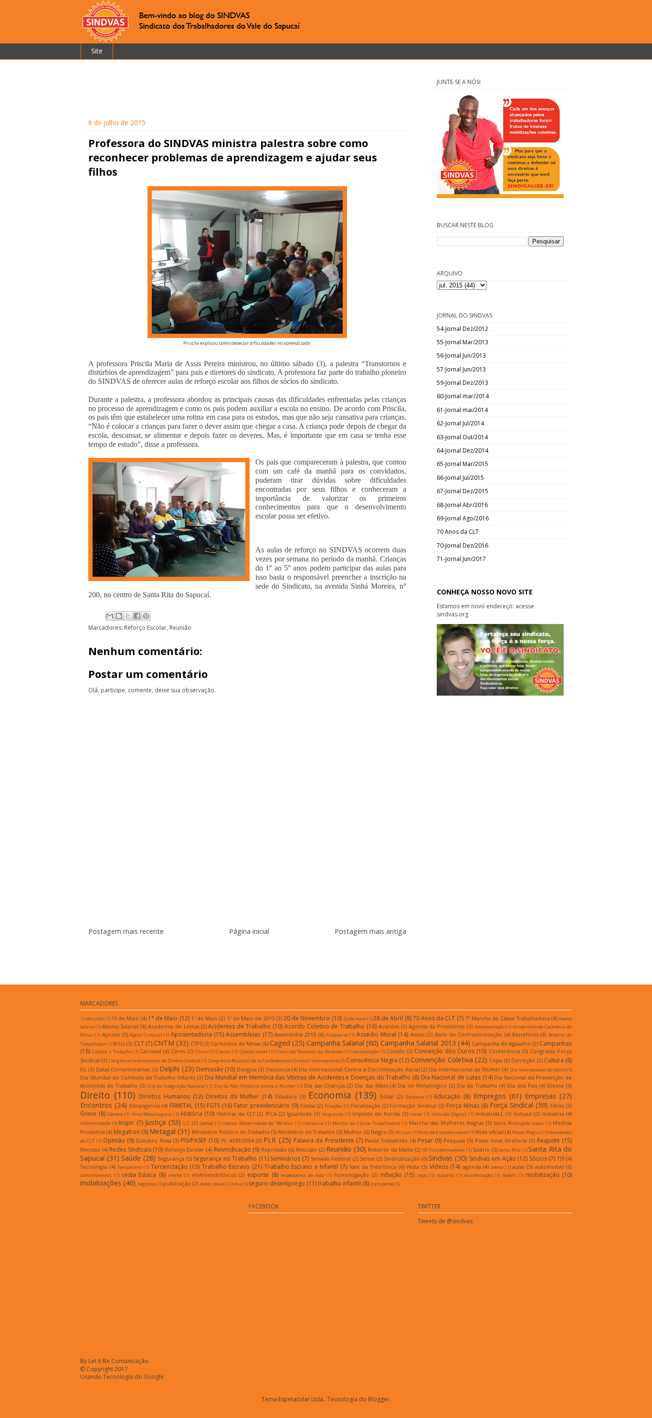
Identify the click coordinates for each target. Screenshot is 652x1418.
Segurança (171, 1158)
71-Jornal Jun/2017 (461, 559)
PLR (269, 1139)
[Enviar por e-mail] (110, 616)
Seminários (285, 1158)
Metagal (162, 1131)
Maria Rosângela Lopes (519, 1123)
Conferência (504, 1051)
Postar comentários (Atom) (258, 960)
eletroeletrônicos (214, 1174)
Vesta (412, 1166)
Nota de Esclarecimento (443, 1132)
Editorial (415, 1097)
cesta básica (139, 1175)
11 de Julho (92, 1019)
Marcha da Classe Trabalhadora (366, 1123)
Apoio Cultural (146, 1035)
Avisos (417, 1034)
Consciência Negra (372, 1060)
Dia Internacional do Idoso (538, 1070)
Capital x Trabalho (111, 1051)
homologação (351, 1174)
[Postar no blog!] (119, 616)
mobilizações (100, 1182)
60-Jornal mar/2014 (463, 396)
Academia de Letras (173, 1026)
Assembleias (243, 1034)
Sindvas (440, 1158)
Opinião (114, 1140)
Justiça (155, 1122)
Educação (447, 1096)
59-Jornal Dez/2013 (462, 383)
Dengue (247, 1069)
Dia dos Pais (522, 1085)
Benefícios (525, 1034)
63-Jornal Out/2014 (462, 437)
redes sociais (213, 1184)
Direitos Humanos (164, 1096)
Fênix (557, 1105)
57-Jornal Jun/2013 (461, 369)
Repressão (274, 1149)
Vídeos (439, 1167)
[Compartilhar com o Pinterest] (146, 616)
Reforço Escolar (145, 628)
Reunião (180, 628)
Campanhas (555, 1043)
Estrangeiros (144, 1105)
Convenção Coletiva (441, 1059)
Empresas (540, 1096)
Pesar (425, 1140)
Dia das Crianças (324, 1085)
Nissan (402, 1132)
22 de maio (354, 1019)
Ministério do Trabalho (306, 1131)
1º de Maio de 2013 (251, 1018)
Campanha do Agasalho (501, 1043)
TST (561, 1158)
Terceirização (169, 1167)
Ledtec (206, 1123)
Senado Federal (331, 1158)
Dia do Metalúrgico (422, 1085)
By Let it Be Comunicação (114, 1361)
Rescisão (306, 1149)
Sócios (538, 1158)
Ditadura (286, 1096)
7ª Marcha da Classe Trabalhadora (507, 1018)
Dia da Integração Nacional (176, 1086)
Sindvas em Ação (492, 1158)
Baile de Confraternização (469, 1034)
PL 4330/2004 (237, 1140)
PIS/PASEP (194, 1140)
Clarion (223, 1051)
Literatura (313, 1123)
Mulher (353, 1131)
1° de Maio (163, 1018)
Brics (119, 1043)
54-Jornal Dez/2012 (462, 329)
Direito (95, 1095)
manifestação (478, 1175)
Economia (329, 1095)
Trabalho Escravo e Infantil (301, 1167)
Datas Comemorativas (123, 1069)
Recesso (90, 1149)
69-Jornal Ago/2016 (463, 518)
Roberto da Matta (390, 1149)
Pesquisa (454, 1140)
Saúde (131, 1158)
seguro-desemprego (277, 1183)
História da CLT (236, 1113)
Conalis (395, 1051)
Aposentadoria (191, 1034)
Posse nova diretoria (501, 1140)
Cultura (554, 1060)
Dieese (555, 1085)
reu (238, 1184)
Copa (495, 1060)
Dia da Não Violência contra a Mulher (255, 1086)
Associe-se (337, 1035)
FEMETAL (181, 1105)
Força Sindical (511, 1105)
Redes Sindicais (130, 1149)
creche (175, 1175)
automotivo (549, 1166)
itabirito (445, 1175)
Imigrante (332, 1114)
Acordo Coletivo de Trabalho (324, 1026)
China (201, 1051)
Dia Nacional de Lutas (451, 1077)
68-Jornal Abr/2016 (462, 505)
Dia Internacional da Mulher (464, 1069)
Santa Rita (510, 1150)
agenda (472, 1166)
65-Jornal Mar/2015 (462, 464)
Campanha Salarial (335, 1043)
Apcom (111, 1034)
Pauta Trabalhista (386, 1140)
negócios (146, 1184)
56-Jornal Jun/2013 (461, 355)
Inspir (126, 1123)
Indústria (553, 1113)
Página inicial (249, 931)
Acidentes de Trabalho (239, 1026)
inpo (422, 1175)
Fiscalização (365, 1105)
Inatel (416, 1114)
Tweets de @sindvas (445, 1221)
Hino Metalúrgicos (152, 1114)
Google (154, 1377)
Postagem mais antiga (370, 931)
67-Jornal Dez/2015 (462, 491)
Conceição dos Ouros (444, 1051)
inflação (391, 1175)
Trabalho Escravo (226, 1167)
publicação (177, 1183)
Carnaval (150, 1051)
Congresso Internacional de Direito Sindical (154, 1061)
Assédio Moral (376, 1034)
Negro (379, 1131)
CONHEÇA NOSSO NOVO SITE (485, 591)
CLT (139, 1043)
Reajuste (548, 1140)
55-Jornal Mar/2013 (462, 342)
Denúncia (278, 1069)
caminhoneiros (96, 1175)
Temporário (129, 1167)
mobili (509, 1175)
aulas (518, 1166)
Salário (481, 1149)
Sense (367, 1158)
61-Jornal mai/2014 (462, 410)
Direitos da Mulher (232, 1096)
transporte (381, 1184)
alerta (497, 1167)
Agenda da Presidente (437, 1026)
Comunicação (364, 1051)
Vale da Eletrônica (372, 1166)
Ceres (178, 1051)
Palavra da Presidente (324, 1140)
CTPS (196, 1043)
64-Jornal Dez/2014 (462, 450)
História (191, 1114)
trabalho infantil (339, 1183)
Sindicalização (402, 1158)
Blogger (378, 1399)
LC (186, 1122)
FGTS (213, 1105)
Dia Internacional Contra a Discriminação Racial (359, 1069)
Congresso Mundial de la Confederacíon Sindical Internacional (273, 1061)
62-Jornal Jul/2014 (460, 423)
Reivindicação (232, 1149)
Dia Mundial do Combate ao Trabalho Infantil (137, 1077)
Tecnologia (93, 1166)
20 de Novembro (307, 1018)
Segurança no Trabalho (225, 1158)
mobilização (542, 1175)
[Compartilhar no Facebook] (137, 616)
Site (97, 50)
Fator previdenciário (262, 1105)
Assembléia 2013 (295, 1034)
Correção (523, 1060)
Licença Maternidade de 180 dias (257, 1123)
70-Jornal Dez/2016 (462, 545)
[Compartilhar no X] (128, 616)
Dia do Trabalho (477, 1085)
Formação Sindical (413, 1105)
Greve (88, 1114)
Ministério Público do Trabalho (230, 1131)
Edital (387, 1096)
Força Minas (462, 1105)
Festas (307, 1105)
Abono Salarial (120, 1026)
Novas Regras (527, 1132)
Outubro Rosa (153, 1140)
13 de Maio (125, 1018)
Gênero (115, 1114)
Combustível (253, 1051)
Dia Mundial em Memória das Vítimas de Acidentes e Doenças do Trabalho (308, 1077)
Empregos (489, 1096)
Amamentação (489, 1027)
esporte (258, 1175)
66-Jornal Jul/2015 (460, 478)
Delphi (169, 1068)
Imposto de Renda (376, 1113)
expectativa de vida (303, 1175)
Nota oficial (489, 1131)
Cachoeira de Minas (236, 1043)
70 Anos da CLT (458, 532)
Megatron (127, 1132)
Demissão (209, 1069)
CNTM (164, 1043)
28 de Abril (388, 1018)
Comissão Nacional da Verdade (308, 1051)
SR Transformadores (443, 1150)
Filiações (334, 1106)
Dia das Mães (371, 1085)
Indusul (523, 1113)
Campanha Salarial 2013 (417, 1043)
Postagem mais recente (126, 931)
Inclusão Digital (449, 1114)
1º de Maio (204, 1018)
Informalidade (95, 1123)
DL (83, 1069)
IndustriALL (489, 1113)
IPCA (271, 1113)
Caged (280, 1043)
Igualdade (299, 1113)
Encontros (96, 1105)
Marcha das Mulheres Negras (446, 1122)
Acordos (389, 1026)
